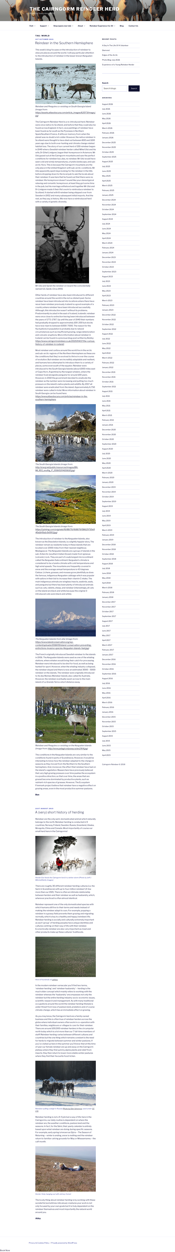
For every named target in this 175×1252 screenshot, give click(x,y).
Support (43, 26)
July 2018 (106, 568)
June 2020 (106, 458)
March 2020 (107, 473)
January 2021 (107, 425)
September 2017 (109, 616)
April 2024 (106, 238)
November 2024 (109, 205)
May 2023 (106, 291)
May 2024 (106, 233)
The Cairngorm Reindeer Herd (75, 9)
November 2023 (109, 262)
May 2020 (106, 463)
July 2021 (106, 396)
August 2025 (107, 161)
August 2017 (107, 621)
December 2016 (109, 659)
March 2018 (107, 587)
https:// (38, 341)
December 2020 (109, 429)
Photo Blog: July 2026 (111, 60)
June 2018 (106, 573)
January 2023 (107, 310)
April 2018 (106, 583)
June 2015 (106, 745)
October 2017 (108, 611)
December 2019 (109, 487)
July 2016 (106, 683)
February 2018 (108, 592)
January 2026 (107, 137)
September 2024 (109, 214)
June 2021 (106, 401)
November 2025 (109, 147)
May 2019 (106, 520)
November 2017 (109, 607)
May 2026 (106, 118)
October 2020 (108, 439)
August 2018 (107, 564)
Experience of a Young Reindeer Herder (118, 64)
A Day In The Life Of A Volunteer (115, 45)
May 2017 (106, 635)
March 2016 (107, 702)
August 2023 (107, 276)
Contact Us (133, 26)
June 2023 (106, 286)
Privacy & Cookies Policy (39, 1243)
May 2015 (106, 750)
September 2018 (109, 559)
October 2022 (108, 324)
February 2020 (108, 477)
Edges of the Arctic (110, 55)
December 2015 (109, 717)
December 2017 (108, 602)
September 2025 (109, 157)
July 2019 (106, 511)
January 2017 (107, 655)
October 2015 (108, 726)
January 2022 (107, 367)
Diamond (106, 50)
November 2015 (109, 721)
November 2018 (109, 549)
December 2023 (109, 257)
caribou (55, 980)
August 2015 (107, 736)
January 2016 (107, 712)
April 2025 (106, 181)
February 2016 (108, 707)
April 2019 (106, 525)
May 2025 (106, 176)
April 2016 (106, 698)
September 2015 (109, 731)
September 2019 (109, 501)
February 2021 (108, 420)
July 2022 (106, 339)
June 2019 (106, 516)
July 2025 (106, 166)
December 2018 (109, 544)
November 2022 (109, 319)
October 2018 (108, 554)
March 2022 (107, 358)
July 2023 (106, 281)
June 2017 (106, 631)
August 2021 (107, 391)
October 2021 (108, 382)
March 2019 (107, 530)
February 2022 (108, 363)
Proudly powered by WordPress (64, 1243)
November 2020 (109, 434)
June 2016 (106, 688)
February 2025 (108, 190)
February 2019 (108, 535)
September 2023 (109, 271)
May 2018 (106, 578)
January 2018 (107, 597)
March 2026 (107, 128)
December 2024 (109, 200)
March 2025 (107, 185)
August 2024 (107, 219)
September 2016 (109, 674)
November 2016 (109, 664)
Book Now (5, 1250)
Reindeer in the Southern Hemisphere (64, 43)
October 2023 (108, 267)
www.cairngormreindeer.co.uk (56, 341)
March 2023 (107, 300)
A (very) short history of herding (59, 812)
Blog (122, 26)
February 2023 (108, 305)
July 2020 (106, 453)
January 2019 (107, 540)
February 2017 (108, 650)
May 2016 (106, 693)
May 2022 (106, 348)
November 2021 (109, 377)
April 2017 (106, 640)
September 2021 (109, 386)
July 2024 (106, 224)
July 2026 (106, 109)
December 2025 (109, 142)
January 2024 (107, 252)
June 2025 (106, 171)
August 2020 (107, 449)
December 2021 (108, 372)
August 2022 (107, 334)
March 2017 (107, 645)
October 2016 (108, 669)
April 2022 (106, 353)
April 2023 (106, 295)
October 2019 (108, 497)
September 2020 (109, 444)
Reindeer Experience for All (101, 26)
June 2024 (106, 228)
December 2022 (109, 315)
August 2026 (107, 104)
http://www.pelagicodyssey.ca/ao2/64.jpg (67, 748)
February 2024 (108, 248)
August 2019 (107, 506)
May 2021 (106, 406)
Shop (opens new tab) (62, 26)
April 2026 (106, 123)
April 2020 (106, 468)
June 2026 (106, 114)
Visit (31, 26)
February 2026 (108, 133)
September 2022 (109, 329)
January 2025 (107, 195)
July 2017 (106, 626)
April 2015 (106, 755)
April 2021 (106, 410)
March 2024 (107, 243)
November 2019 (109, 492)
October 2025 (108, 152)
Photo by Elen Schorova (72, 1109)
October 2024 (108, 209)
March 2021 (107, 415)
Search (105, 83)
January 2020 (108, 482)
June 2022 (106, 343)
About (80, 26)
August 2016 (107, 678)
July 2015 (106, 741)
